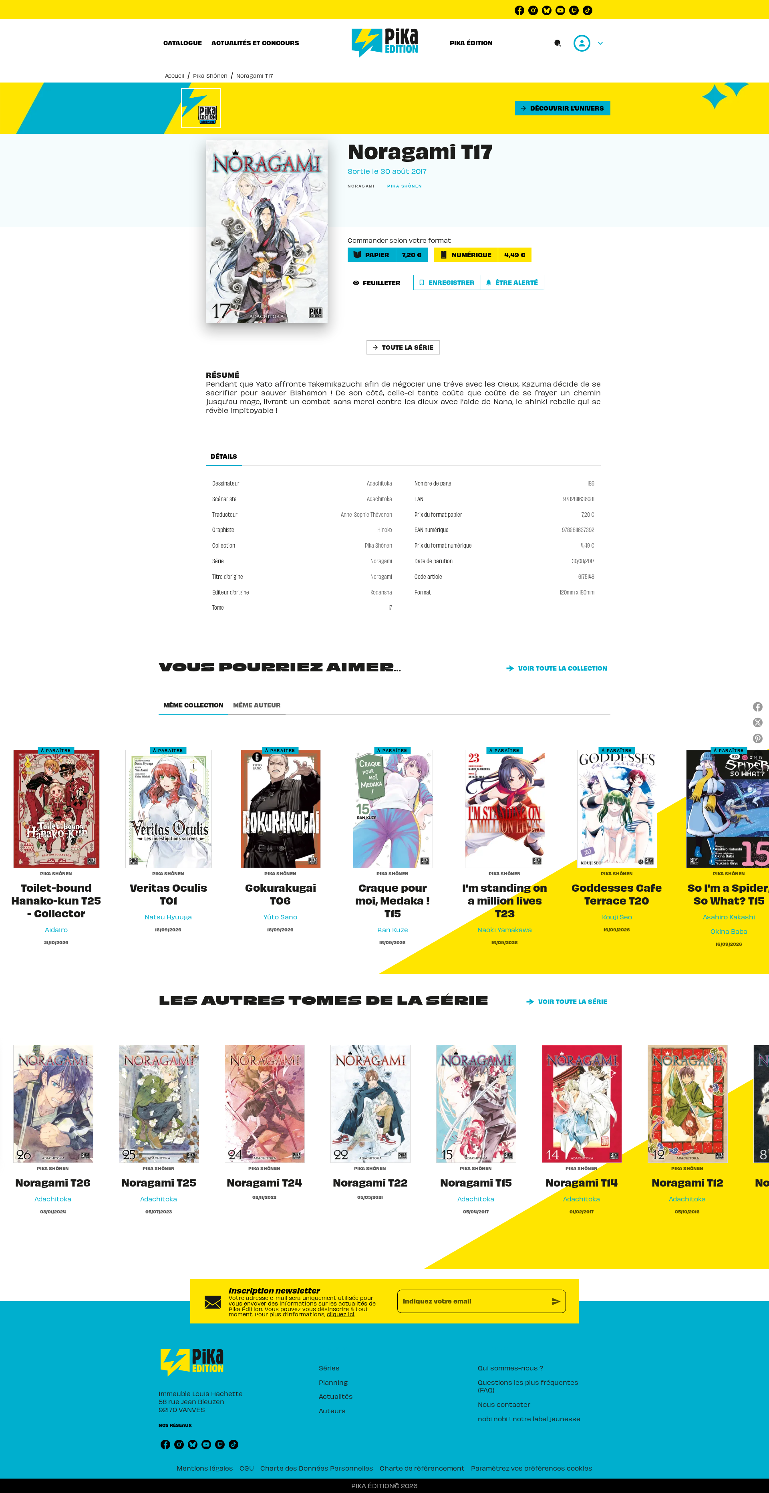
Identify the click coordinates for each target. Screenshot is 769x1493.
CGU (247, 1468)
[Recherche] (558, 43)
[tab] (183, 42)
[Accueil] (385, 43)
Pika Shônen (210, 75)
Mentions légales (205, 1468)
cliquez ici (340, 1314)
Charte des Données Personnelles (316, 1468)
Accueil (174, 75)
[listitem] (519, 10)
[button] (562, 108)
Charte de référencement (422, 1468)
